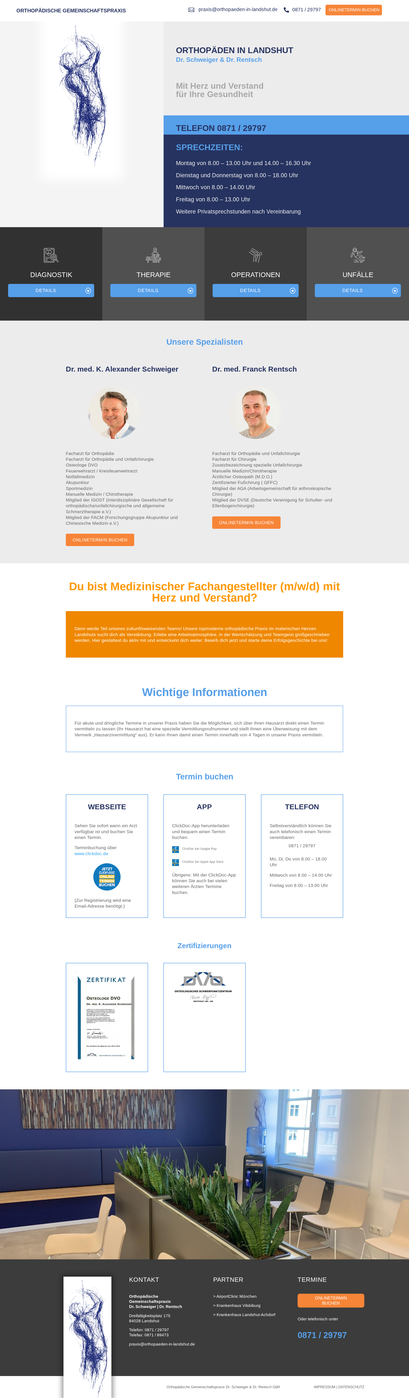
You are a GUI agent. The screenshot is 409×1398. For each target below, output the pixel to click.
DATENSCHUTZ (351, 1387)
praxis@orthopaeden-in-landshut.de (162, 1344)
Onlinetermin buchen (100, 540)
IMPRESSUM (324, 1387)
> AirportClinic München (235, 1296)
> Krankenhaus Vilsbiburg (237, 1305)
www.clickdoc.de (91, 853)
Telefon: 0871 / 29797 (149, 1330)
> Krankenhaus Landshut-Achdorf (244, 1314)
